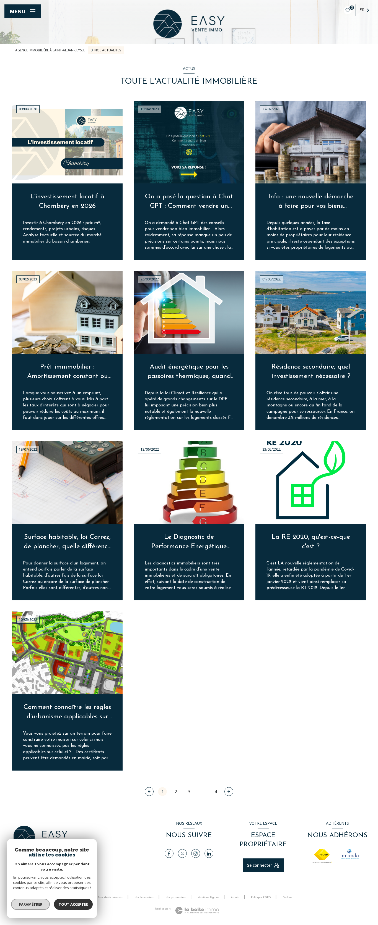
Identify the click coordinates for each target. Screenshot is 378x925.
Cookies (287, 897)
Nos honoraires (144, 897)
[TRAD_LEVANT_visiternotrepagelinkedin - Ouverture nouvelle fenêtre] (208, 853)
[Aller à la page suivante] (229, 791)
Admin (235, 897)
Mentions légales (208, 897)
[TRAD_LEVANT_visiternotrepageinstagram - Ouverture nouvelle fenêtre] (195, 853)
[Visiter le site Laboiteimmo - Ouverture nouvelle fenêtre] (197, 910)
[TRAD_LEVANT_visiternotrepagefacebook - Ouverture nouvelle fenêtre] (169, 853)
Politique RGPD (261, 897)
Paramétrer (30, 904)
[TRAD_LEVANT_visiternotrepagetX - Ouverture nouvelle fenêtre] (182, 853)
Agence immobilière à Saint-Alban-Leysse (50, 50)
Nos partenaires (175, 897)
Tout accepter (73, 904)
